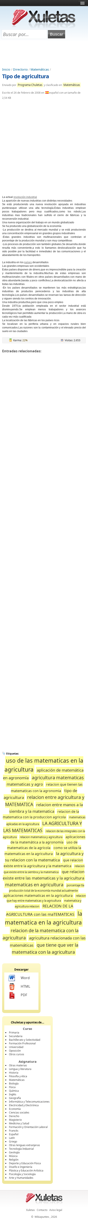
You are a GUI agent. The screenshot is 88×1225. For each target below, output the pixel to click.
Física (12, 1087)
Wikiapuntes (42, 1217)
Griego (13, 1141)
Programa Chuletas (30, 85)
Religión (13, 1159)
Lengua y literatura (20, 1069)
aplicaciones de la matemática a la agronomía (47, 840)
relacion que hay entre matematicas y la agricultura (46, 898)
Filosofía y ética (18, 1076)
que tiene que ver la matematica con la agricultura (45, 948)
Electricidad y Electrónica (24, 1105)
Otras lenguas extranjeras (24, 1145)
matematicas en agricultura (34, 884)
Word (25, 977)
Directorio (20, 69)
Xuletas (30, 1210)
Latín (12, 1138)
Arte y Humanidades (21, 1178)
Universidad (16, 1047)
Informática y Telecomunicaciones (29, 1101)
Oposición (15, 1050)
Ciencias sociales (19, 1112)
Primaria (14, 1032)
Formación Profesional (22, 1043)
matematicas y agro (25, 784)
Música (13, 1156)
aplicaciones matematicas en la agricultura (38, 895)
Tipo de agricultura (25, 76)
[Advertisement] (44, 53)
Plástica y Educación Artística (26, 1170)
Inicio (6, 69)
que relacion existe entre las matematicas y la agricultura (44, 875)
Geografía (15, 1098)
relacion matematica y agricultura (41, 837)
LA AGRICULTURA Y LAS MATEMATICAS (42, 827)
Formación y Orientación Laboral (28, 1127)
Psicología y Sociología (22, 1174)
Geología (14, 1152)
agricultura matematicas (58, 777)
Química (14, 1091)
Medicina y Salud (19, 1123)
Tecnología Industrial (21, 1149)
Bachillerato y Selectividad (24, 1040)
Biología (14, 1083)
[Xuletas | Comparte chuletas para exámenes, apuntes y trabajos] (43, 27)
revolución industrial (25, 197)
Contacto (42, 1210)
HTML (25, 986)
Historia (13, 1072)
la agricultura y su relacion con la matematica (44, 856)
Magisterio (15, 1120)
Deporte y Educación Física (25, 1163)
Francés (13, 1130)
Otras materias (18, 1065)
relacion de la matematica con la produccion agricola (41, 814)
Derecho (14, 1116)
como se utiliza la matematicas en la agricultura (42, 850)
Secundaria (15, 1036)
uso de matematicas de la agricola (42, 845)
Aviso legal (55, 1210)
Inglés (12, 1094)
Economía (15, 1109)
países (28, 262)
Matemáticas (40, 69)
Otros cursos (16, 1054)
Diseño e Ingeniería (20, 1167)
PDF (24, 995)
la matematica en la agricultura (43, 918)
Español (13, 1134)
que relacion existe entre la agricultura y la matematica (43, 863)
